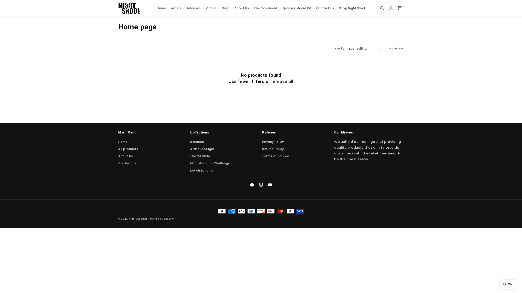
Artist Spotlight (202, 149)
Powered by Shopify (161, 218)
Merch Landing (201, 170)
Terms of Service (275, 156)
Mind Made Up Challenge (210, 163)
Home (122, 142)
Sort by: (340, 48)
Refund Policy (273, 149)
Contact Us (127, 163)
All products (128, 149)
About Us (125, 156)
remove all (282, 82)
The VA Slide (200, 156)
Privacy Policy (273, 142)
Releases (197, 142)
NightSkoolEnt (138, 218)
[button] (382, 8)
